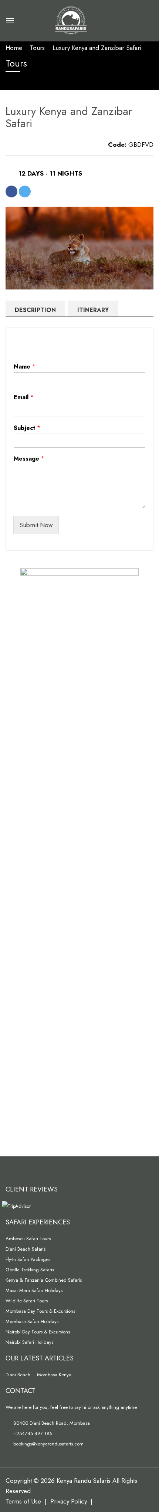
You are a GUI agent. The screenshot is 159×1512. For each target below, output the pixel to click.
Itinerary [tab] (93, 310)
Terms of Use (23, 1501)
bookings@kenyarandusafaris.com (48, 1443)
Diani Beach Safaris (25, 1248)
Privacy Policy (68, 1501)
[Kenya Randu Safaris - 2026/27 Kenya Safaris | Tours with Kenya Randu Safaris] (70, 19)
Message (29, 459)
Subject (27, 428)
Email (24, 397)
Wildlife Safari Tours (27, 1300)
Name (24, 367)
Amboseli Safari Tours (28, 1238)
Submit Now (36, 525)
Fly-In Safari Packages (28, 1259)
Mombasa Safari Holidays (32, 1321)
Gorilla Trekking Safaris (30, 1269)
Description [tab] (35, 310)
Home (14, 47)
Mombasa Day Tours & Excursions (40, 1311)
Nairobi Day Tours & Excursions (38, 1331)
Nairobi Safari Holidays (29, 1342)
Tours (37, 47)
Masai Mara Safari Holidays (34, 1290)
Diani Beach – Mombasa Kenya (38, 1374)
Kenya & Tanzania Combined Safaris (44, 1280)
